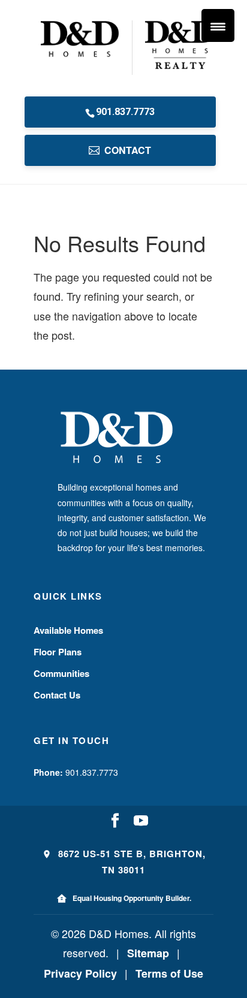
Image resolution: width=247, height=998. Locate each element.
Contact (127, 150)
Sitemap (148, 953)
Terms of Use (169, 973)
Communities (61, 673)
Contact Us (57, 694)
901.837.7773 (125, 111)
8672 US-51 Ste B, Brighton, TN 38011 (130, 861)
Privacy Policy (80, 973)
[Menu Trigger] (217, 25)
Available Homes (68, 630)
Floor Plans (58, 651)
